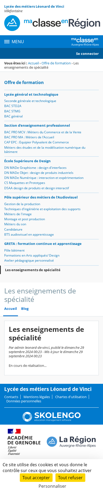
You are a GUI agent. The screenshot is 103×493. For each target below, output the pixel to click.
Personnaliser (52, 486)
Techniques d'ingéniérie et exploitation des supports (42, 209)
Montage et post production (24, 219)
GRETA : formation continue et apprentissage (43, 243)
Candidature (13, 229)
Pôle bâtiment (14, 250)
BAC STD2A (12, 106)
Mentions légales (37, 397)
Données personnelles (23, 401)
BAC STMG (12, 111)
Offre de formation (56, 63)
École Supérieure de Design (27, 161)
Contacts (11, 397)
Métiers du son (15, 224)
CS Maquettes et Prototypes (24, 183)
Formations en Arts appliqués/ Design (31, 255)
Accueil (33, 63)
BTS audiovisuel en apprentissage (29, 234)
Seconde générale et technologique (30, 101)
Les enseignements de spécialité (32, 269)
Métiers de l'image (18, 214)
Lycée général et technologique (31, 94)
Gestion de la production (22, 204)
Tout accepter (36, 478)
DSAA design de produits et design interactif (36, 188)
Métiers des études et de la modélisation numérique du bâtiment (44, 149)
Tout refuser (70, 478)
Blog (25, 308)
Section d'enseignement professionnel (37, 125)
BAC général (13, 116)
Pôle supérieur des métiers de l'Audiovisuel (41, 197)
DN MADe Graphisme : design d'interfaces (35, 167)
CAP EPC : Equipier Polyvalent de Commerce (36, 142)
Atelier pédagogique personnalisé (29, 260)
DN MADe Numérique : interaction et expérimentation (43, 177)
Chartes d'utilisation (71, 397)
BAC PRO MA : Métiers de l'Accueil (29, 137)
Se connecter (87, 53)
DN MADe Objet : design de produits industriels (38, 172)
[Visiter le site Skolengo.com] (51, 420)
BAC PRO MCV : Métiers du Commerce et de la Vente (42, 132)
